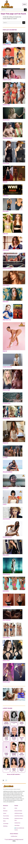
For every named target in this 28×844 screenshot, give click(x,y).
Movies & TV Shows (18, 810)
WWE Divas (5, 195)
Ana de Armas (6, 119)
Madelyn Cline (6, 104)
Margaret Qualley (7, 79)
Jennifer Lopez (6, 681)
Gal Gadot (5, 457)
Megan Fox (5, 442)
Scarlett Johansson (7, 366)
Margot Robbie (6, 418)
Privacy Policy (6, 818)
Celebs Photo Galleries (19, 815)
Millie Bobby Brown (7, 138)
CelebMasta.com (11, 839)
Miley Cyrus (6, 555)
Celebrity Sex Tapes (18, 813)
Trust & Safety (6, 815)
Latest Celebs (7, 708)
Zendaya (5, 65)
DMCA (4, 820)
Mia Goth (5, 181)
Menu (24, 4)
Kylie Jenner (6, 591)
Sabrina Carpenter (7, 268)
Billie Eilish (5, 301)
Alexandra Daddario (7, 471)
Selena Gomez (6, 637)
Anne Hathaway (6, 620)
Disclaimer (5, 810)
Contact (4, 813)
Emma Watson (6, 574)
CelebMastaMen (14, 836)
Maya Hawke (6, 250)
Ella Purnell (5, 487)
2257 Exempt (5, 823)
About (4, 808)
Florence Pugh (6, 389)
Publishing (5, 826)
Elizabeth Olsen (6, 403)
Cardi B (4, 504)
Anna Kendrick (6, 518)
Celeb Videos (17, 825)
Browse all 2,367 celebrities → (14, 774)
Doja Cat (5, 351)
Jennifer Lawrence (7, 537)
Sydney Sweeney (7, 44)
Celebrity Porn (17, 822)
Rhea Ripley (6, 211)
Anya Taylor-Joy (7, 319)
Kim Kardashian (7, 606)
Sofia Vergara (6, 285)
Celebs (16, 808)
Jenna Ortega (6, 163)
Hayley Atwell (6, 660)
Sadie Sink (5, 233)
